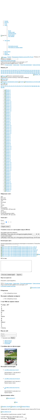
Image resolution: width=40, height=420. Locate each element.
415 (9, 70)
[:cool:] (18, 248)
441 (33, 71)
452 (1, 73)
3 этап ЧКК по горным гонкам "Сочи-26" (11, 369)
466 (37, 73)
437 (21, 71)
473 (5, 86)
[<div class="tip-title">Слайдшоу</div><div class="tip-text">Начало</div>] (3, 76)
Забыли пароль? (8, 340)
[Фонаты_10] (36, 74)
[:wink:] (19, 251)
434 (9, 71)
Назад (6, 79)
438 (25, 71)
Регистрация (7, 343)
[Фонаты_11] (7, 103)
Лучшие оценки (8, 64)
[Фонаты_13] (7, 106)
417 (17, 70)
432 (1, 71)
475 (13, 86)
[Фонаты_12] (7, 104)
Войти (13, 338)
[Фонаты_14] (7, 107)
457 (13, 73)
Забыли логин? (7, 342)
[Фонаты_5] (7, 96)
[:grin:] (19, 249)
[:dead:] (18, 255)
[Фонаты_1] (7, 90)
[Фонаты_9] (7, 100)
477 (21, 86)
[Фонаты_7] (7, 99)
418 (21, 70)
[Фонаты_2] (7, 91)
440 (29, 71)
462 (25, 73)
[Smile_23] (10, 356)
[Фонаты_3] (7, 93)
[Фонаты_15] (7, 109)
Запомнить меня (6, 338)
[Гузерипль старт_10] (10, 365)
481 (37, 86)
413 (1, 70)
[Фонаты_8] (7, 122)
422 (33, 70)
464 (33, 73)
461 (21, 73)
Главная (9, 57)
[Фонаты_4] (7, 94)
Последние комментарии (26, 64)
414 (5, 70)
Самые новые (16, 64)
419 (25, 70)
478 (25, 86)
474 (9, 86)
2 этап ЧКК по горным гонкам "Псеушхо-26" (12, 378)
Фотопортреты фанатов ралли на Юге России (22, 57)
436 (17, 71)
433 (5, 71)
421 (29, 70)
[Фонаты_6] (7, 97)
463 (29, 73)
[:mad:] (18, 254)
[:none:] (19, 252)
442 (37, 71)
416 (13, 70)
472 (1, 86)
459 (17, 73)
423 (37, 70)
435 (13, 71)
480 (33, 86)
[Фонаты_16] (7, 110)
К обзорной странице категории (8, 60)
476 (17, 86)
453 (5, 73)
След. (2, 83)
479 (29, 86)
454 (9, 73)
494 (1, 87)
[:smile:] (19, 247)
